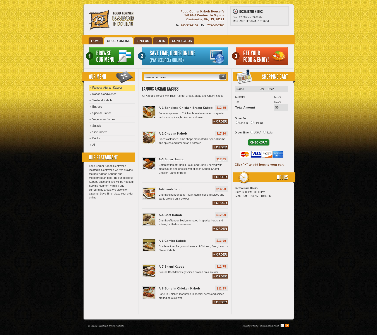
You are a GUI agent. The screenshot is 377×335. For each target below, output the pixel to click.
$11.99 (221, 288)
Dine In (243, 123)
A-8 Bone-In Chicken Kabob (179, 288)
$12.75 (221, 266)
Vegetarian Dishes (103, 119)
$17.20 (221, 133)
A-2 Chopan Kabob (173, 133)
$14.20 (221, 189)
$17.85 (221, 159)
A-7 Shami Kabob (171, 266)
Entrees (97, 106)
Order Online (118, 41)
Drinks (96, 138)
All (94, 144)
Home (95, 41)
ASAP (257, 132)
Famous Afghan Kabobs (107, 87)
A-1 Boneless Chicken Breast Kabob (186, 107)
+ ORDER (220, 121)
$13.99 (221, 240)
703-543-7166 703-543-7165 (200, 25)
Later (270, 132)
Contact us (182, 41)
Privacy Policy (250, 325)
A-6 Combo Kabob (172, 240)
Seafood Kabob (102, 100)
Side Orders (99, 132)
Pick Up (259, 123)
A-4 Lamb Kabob (171, 189)
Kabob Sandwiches (104, 94)
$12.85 (221, 107)
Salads (96, 125)
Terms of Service (269, 325)
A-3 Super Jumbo (171, 159)
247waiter (118, 325)
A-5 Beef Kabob (170, 215)
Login (160, 41)
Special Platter (101, 113)
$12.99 (221, 215)
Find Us (143, 41)
